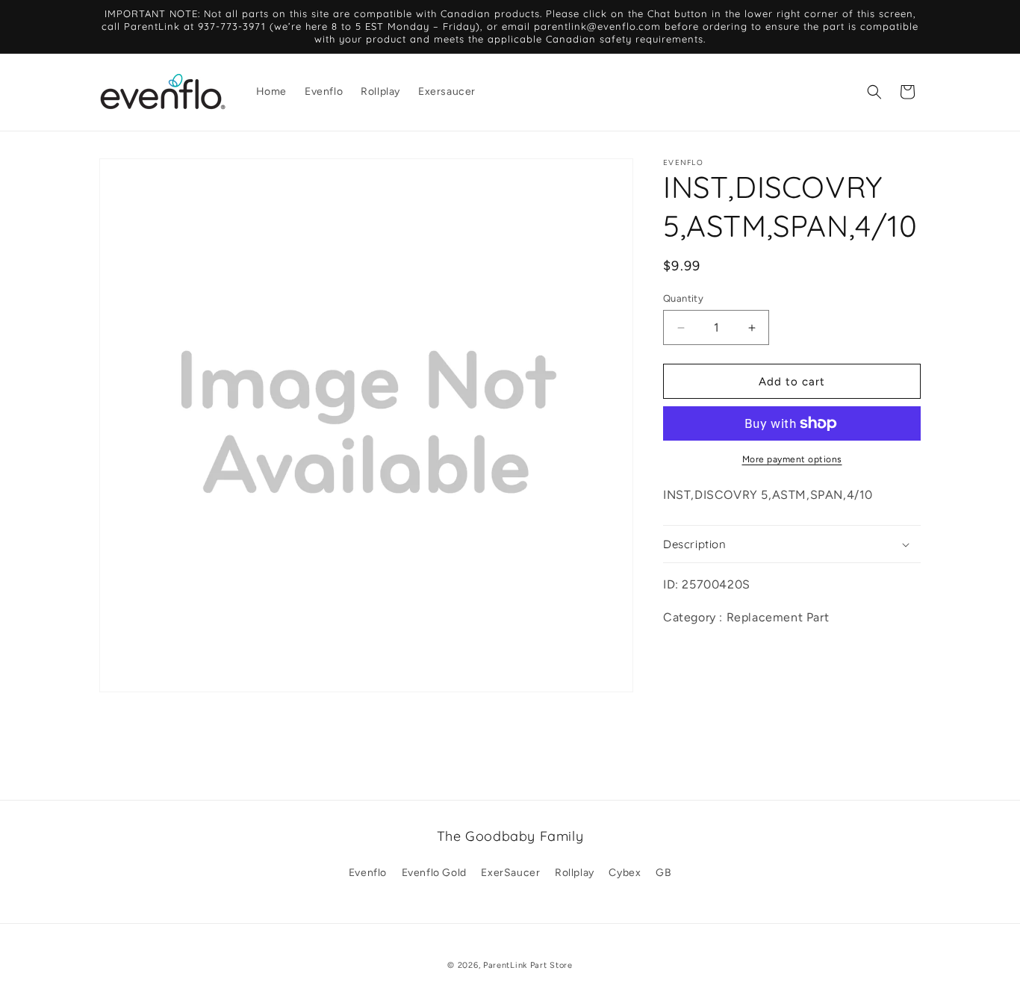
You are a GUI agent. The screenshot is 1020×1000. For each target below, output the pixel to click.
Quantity (683, 298)
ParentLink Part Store (528, 965)
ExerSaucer (510, 872)
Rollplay (574, 872)
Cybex (625, 872)
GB (663, 872)
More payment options (792, 459)
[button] (874, 91)
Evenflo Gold (434, 872)
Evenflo (368, 872)
